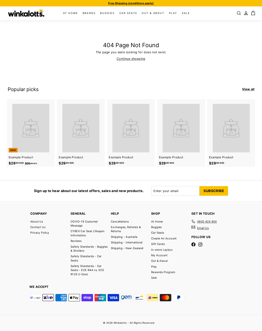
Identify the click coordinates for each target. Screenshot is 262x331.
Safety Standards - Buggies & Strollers (89, 248)
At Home (157, 221)
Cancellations (120, 221)
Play (154, 266)
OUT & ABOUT (153, 13)
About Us (36, 221)
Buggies (156, 227)
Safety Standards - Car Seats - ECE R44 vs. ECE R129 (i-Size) (87, 270)
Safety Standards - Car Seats (86, 258)
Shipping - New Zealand (127, 248)
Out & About (159, 260)
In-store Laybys (161, 249)
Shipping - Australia (124, 236)
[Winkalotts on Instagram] (200, 244)
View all (248, 89)
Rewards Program (163, 272)
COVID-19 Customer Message (84, 223)
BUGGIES (107, 13)
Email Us (203, 228)
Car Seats (157, 232)
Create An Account (164, 238)
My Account (159, 255)
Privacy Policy (39, 232)
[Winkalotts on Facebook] (193, 244)
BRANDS (89, 13)
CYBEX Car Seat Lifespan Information (87, 233)
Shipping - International (127, 242)
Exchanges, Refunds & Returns (126, 229)
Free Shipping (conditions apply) (131, 3)
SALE (186, 13)
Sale (154, 277)
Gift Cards (158, 244)
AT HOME (70, 13)
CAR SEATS (128, 13)
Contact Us (37, 227)
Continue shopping (131, 59)
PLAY (173, 13)
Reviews (76, 240)
